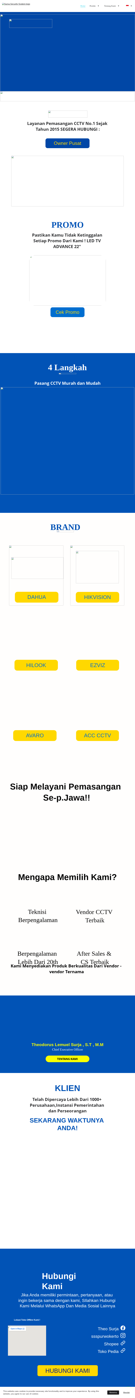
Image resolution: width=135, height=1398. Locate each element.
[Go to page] (123, 1344)
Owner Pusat (67, 143)
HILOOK (36, 665)
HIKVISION (97, 597)
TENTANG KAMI (67, 1059)
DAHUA (36, 597)
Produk (93, 6)
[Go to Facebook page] (123, 1329)
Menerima (113, 1393)
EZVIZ (97, 665)
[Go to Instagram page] (123, 1337)
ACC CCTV (97, 735)
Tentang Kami (110, 6)
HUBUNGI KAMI (67, 1370)
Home (82, 6)
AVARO (35, 735)
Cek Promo (67, 312)
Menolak (126, 1393)
